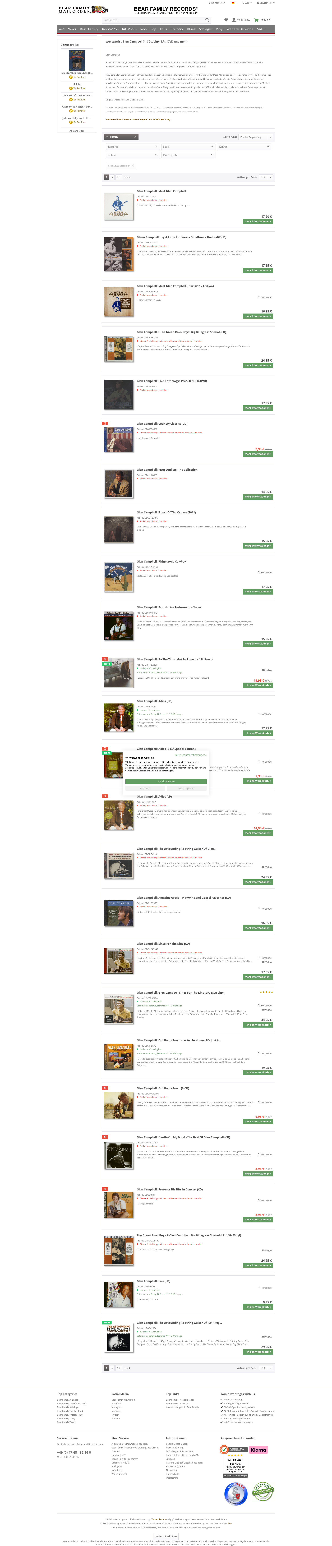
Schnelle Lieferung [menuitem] (233, 1399)
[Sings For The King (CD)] (118, 961)
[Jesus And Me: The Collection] (118, 484)
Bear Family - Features (177, 1403)
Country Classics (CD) (162, 424)
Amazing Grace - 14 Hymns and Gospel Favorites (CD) (184, 898)
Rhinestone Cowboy (161, 561)
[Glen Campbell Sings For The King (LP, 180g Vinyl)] (118, 1009)
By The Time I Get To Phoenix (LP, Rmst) (175, 659)
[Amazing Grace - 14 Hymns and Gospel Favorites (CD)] (118, 913)
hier (230, 1523)
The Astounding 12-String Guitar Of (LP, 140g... (179, 1323)
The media (171, 1470)
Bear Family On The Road (70, 1410)
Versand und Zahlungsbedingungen (184, 1462)
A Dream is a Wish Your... (77, 106)
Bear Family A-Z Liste (67, 1399)
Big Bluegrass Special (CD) (181, 332)
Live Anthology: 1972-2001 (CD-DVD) (172, 381)
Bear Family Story (66, 1418)
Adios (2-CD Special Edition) (166, 749)
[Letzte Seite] (119, 177)
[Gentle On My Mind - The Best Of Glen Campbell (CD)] (118, 1155)
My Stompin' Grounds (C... (77, 73)
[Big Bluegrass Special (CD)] (118, 349)
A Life (77, 84)
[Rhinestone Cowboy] (118, 577)
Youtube (116, 1418)
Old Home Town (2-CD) (163, 1088)
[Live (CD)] (118, 1294)
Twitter (115, 1414)
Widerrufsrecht (119, 1473)
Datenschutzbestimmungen (190, 755)
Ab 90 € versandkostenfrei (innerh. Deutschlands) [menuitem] (249, 1410)
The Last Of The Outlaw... (77, 95)
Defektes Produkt (121, 1462)
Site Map (170, 1458)
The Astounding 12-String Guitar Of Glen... (176, 849)
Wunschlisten (218, 2)
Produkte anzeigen (119, 165)
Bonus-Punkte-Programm (125, 1458)
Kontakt (116, 1451)
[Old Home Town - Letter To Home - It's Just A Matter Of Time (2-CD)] (118, 1056)
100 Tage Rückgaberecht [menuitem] (236, 1403)
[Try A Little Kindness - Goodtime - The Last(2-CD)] (118, 254)
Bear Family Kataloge (68, 1407)
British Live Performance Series (169, 607)
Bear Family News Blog (123, 1399)
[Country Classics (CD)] (118, 439)
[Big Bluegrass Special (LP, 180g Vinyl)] (118, 1250)
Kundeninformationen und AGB (182, 1455)
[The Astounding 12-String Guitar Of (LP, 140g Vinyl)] (118, 1338)
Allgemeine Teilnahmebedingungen (130, 1443)
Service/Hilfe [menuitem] (266, 2)
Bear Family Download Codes (72, 1403)
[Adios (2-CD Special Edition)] (118, 765)
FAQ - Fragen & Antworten (179, 1451)
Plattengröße (170, 155)
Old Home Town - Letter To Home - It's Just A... (179, 1040)
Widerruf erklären (166, 1536)
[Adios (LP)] (118, 815)
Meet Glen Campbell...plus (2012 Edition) (175, 286)
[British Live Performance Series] (118, 626)
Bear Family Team (66, 1422)
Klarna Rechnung (174, 1447)
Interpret (113, 146)
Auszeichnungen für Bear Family (182, 1407)
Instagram (117, 1407)
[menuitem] (156, 20)
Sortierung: (230, 136)
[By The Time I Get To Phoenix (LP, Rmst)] (118, 672)
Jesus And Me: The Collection (167, 470)
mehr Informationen (257, 221)
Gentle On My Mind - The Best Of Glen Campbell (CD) (183, 1137)
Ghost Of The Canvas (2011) (166, 512)
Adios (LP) (154, 796)
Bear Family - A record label (180, 1399)
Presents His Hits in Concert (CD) (170, 1189)
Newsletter (117, 1470)
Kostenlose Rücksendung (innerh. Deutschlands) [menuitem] (248, 1414)
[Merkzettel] (226, 20)
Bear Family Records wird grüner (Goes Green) (135, 1447)
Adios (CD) (154, 701)
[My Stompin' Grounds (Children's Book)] (77, 60)
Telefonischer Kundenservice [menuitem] (238, 1422)
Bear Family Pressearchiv (69, 1414)
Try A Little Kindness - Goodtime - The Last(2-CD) (181, 237)
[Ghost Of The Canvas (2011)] (118, 529)
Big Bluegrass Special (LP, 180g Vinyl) (189, 1235)
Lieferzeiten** (119, 1455)
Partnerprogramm (175, 1466)
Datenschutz (172, 1473)
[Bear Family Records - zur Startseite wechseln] (84, 9)
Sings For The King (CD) (163, 944)
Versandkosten (158, 1519)
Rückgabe (117, 1466)
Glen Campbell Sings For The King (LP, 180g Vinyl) (181, 993)
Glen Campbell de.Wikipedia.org (138, 119)
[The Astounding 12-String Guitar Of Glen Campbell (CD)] (118, 866)
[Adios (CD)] (118, 717)
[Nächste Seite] (112, 177)
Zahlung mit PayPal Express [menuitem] (238, 1418)
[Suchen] (207, 20)
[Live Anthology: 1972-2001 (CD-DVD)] (118, 395)
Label (166, 146)
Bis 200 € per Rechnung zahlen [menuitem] (239, 1407)
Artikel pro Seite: (247, 177)
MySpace (116, 1410)
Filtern (113, 137)
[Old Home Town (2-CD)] (118, 1105)
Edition (112, 155)
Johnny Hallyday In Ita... (77, 118)
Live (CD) (153, 1281)
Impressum (172, 1477)
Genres (223, 146)
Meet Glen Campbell (161, 191)
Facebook (117, 1403)
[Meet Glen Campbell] (118, 206)
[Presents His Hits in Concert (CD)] (118, 1204)
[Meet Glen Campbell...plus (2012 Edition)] (118, 301)
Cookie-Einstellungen (177, 1443)
